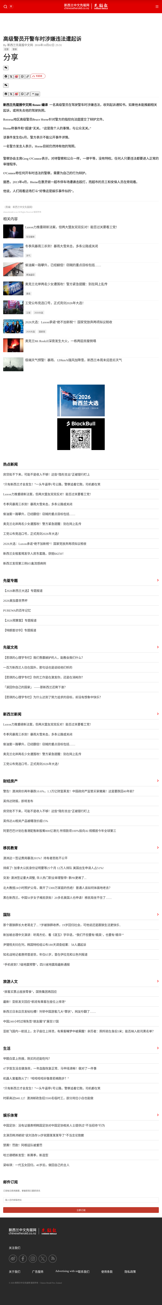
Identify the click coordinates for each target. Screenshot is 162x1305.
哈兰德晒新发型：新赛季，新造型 (25, 1155)
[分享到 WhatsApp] (22, 77)
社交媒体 (30, 237)
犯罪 (6, 49)
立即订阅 (81, 1210)
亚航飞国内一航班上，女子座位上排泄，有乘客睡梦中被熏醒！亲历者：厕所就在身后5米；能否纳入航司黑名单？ (79, 1031)
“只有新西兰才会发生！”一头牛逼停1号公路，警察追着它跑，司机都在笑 (51, 484)
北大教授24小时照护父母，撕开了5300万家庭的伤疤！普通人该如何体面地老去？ (57, 888)
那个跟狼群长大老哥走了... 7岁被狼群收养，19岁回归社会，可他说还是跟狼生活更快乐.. (62, 925)
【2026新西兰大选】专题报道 (23, 591)
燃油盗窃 (30, 275)
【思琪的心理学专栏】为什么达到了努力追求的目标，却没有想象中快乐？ (52, 697)
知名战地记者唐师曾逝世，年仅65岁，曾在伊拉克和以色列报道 (45, 954)
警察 (15, 49)
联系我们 (83, 1271)
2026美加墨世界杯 (15, 600)
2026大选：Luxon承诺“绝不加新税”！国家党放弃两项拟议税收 (68, 322)
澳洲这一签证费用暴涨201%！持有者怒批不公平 (35, 858)
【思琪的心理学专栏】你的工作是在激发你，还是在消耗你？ (43, 677)
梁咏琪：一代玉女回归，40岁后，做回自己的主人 (36, 1165)
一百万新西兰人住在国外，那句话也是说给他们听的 (37, 667)
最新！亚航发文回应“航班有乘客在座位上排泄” (34, 1001)
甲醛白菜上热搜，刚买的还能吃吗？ (27, 1058)
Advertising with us (66, 1271)
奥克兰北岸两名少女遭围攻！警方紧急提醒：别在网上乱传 (66, 284)
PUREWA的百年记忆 (17, 610)
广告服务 (38, 1271)
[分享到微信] (6, 68)
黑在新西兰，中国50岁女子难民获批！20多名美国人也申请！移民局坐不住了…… (57, 897)
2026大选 (38, 313)
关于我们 (14, 1271)
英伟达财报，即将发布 (18, 801)
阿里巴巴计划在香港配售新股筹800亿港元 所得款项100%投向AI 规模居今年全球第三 (59, 831)
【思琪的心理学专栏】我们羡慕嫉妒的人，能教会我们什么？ (43, 657)
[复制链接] (27, 77)
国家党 (42, 332)
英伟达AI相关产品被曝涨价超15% (25, 821)
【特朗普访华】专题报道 (19, 630)
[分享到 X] (11, 77)
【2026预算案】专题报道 (20, 620)
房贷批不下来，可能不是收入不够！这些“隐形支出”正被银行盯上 (46, 474)
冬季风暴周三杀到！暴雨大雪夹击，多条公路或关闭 (61, 246)
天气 (28, 256)
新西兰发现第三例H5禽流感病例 (24, 563)
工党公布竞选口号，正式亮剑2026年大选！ (55, 303)
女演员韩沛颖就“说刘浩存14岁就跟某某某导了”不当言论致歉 (43, 1135)
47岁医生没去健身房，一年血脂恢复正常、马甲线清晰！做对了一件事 (50, 1068)
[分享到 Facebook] (6, 77)
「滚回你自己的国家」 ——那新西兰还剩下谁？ (35, 687)
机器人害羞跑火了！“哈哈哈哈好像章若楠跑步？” (36, 1078)
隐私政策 (130, 1271)
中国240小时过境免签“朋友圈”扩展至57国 (31, 1021)
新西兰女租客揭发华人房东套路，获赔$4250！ (34, 553)
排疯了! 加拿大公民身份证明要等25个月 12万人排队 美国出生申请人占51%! (53, 868)
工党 (28, 313)
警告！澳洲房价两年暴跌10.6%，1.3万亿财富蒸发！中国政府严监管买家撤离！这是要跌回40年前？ (69, 791)
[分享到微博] (17, 77)
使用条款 (107, 1271)
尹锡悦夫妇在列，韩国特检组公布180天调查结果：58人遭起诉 (44, 944)
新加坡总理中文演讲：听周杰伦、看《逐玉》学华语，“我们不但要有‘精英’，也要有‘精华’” (63, 935)
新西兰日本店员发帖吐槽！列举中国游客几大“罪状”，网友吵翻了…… (49, 1011)
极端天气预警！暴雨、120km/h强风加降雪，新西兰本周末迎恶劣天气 (73, 360)
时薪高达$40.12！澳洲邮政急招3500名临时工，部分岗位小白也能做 (48, 1098)
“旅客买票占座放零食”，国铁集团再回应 (30, 991)
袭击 (28, 294)
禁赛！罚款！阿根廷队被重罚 (22, 1145)
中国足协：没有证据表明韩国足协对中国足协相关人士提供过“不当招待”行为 (54, 1125)
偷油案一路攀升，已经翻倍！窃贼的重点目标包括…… (63, 265)
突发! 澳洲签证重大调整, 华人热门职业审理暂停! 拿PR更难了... (45, 878)
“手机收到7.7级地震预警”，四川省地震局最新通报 (36, 964)
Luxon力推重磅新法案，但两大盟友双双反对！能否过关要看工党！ (72, 227)
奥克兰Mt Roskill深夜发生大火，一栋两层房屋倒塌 (60, 341)
